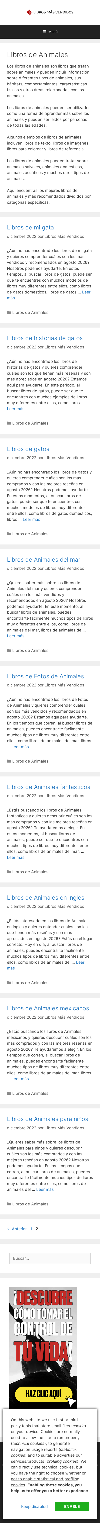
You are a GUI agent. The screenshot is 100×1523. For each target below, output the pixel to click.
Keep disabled (34, 1506)
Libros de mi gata (30, 227)
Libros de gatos (28, 448)
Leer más (15, 408)
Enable (72, 1506)
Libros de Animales (30, 312)
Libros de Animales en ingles (45, 897)
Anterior (17, 1229)
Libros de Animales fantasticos (48, 786)
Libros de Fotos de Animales (45, 676)
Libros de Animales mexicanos (48, 1008)
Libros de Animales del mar (43, 559)
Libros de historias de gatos (45, 338)
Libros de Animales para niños (47, 1118)
